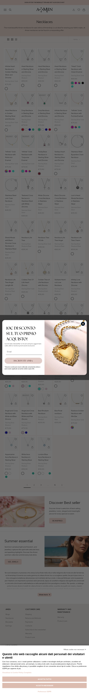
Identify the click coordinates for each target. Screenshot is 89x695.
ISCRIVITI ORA (23, 360)
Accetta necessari (44, 685)
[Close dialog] (83, 324)
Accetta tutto (44, 679)
